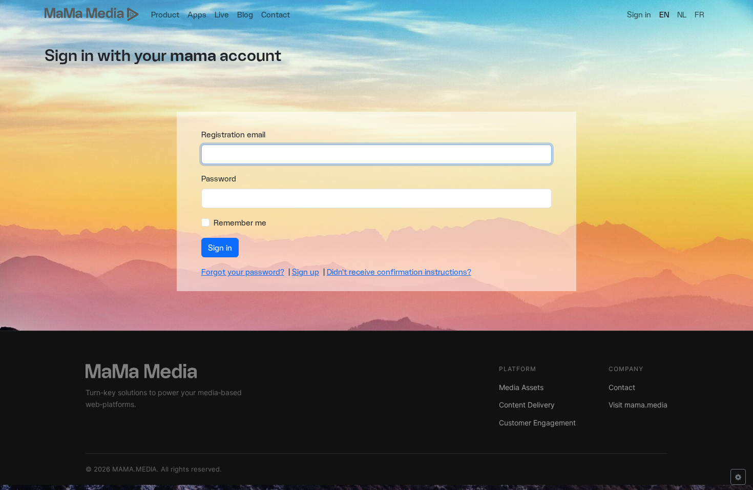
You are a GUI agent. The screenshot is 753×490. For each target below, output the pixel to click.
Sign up (305, 271)
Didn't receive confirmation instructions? (399, 271)
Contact (275, 14)
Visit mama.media (638, 404)
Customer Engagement (537, 422)
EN (664, 14)
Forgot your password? (242, 271)
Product (165, 14)
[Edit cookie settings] (738, 477)
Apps (196, 14)
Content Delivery (527, 404)
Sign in (639, 14)
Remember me (240, 222)
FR (699, 14)
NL (681, 14)
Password (218, 178)
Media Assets (521, 387)
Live (222, 14)
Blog (245, 14)
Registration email (233, 134)
